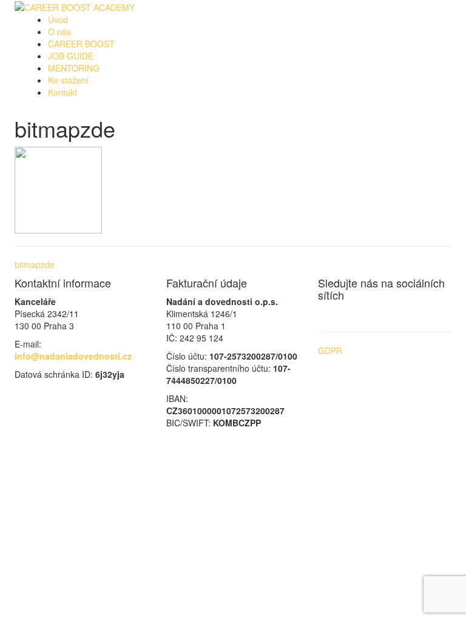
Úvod (58, 19)
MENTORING (74, 68)
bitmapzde (35, 264)
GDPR (330, 350)
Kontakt (62, 92)
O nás (59, 31)
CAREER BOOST (81, 44)
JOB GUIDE (70, 56)
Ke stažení (68, 80)
